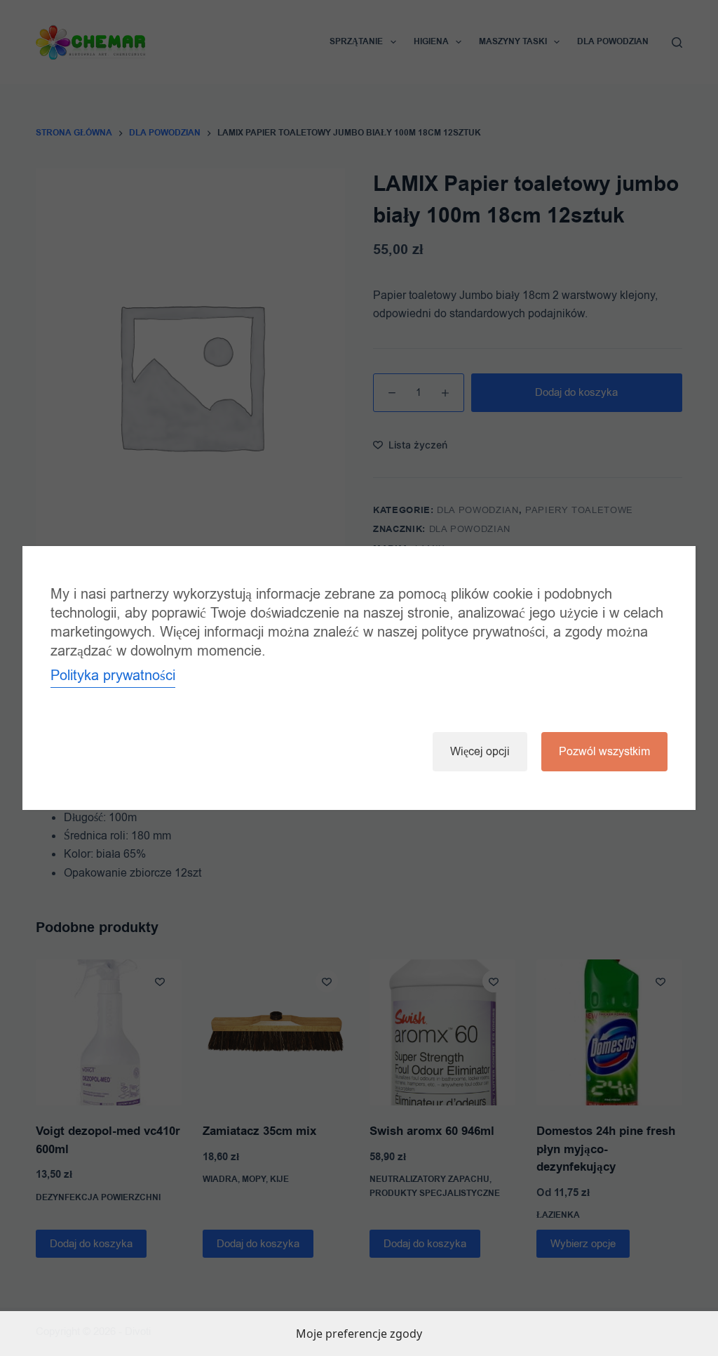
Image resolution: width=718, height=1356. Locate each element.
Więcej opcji (480, 751)
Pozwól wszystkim (604, 751)
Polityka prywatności (112, 675)
